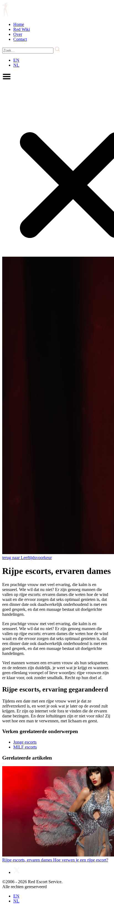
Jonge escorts (25, 742)
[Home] (5, 15)
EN (16, 60)
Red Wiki (21, 29)
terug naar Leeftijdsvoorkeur (27, 557)
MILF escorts (25, 747)
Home (18, 24)
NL (16, 65)
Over (17, 34)
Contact (20, 39)
